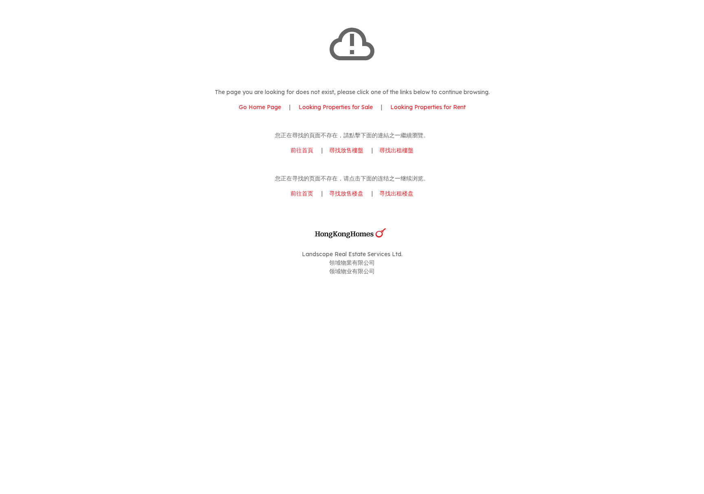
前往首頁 (301, 150)
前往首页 (301, 193)
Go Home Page (260, 107)
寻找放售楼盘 (346, 193)
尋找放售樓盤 (346, 150)
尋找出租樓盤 (396, 150)
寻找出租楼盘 (396, 193)
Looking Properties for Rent (427, 107)
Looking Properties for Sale (335, 107)
